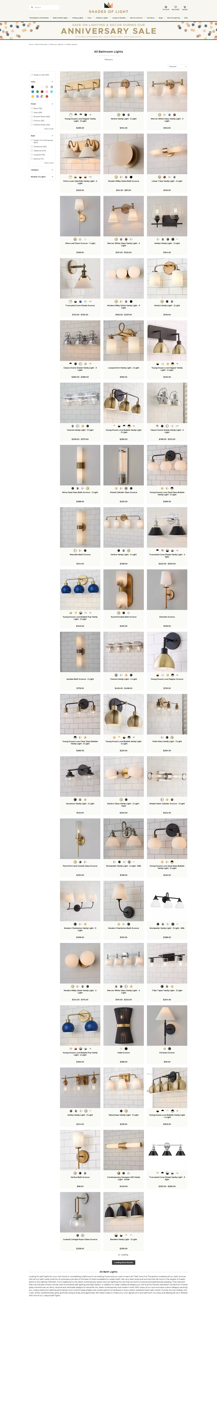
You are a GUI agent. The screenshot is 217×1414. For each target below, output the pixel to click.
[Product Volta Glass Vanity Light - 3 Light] (167, 714)
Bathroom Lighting (56, 44)
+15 (90, 364)
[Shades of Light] (108, 7)
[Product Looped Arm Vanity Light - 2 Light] (123, 340)
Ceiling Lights (77, 18)
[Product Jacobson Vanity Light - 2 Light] (80, 776)
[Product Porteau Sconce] (167, 1025)
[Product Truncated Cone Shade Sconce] (80, 278)
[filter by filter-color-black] (32, 87)
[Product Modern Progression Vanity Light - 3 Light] (167, 1337)
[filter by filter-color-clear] (42, 87)
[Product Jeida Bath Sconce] (167, 1274)
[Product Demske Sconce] (167, 589)
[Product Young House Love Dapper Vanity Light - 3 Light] (80, 91)
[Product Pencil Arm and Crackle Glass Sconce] (80, 838)
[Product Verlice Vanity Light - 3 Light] (123, 91)
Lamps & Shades (119, 18)
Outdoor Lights (102, 18)
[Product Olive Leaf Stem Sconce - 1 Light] (80, 216)
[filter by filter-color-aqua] (51, 91)
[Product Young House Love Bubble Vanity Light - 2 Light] (123, 714)
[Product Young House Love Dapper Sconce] (167, 652)
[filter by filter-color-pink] (46, 91)
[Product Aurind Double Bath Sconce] (123, 589)
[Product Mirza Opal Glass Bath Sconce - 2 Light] (80, 465)
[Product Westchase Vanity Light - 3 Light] (123, 1087)
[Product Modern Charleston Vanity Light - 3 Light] (80, 901)
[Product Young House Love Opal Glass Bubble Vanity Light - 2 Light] (167, 838)
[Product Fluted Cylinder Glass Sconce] (123, 465)
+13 (90, 302)
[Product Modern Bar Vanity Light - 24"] (167, 1212)
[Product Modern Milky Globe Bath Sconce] (123, 154)
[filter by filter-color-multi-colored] (42, 96)
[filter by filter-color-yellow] (32, 96)
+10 (90, 177)
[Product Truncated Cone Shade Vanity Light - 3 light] (167, 1150)
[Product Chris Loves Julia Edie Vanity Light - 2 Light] (80, 154)
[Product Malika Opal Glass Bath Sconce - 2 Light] (123, 1274)
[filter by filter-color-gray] (51, 87)
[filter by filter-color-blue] (32, 91)
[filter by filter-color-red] (46, 96)
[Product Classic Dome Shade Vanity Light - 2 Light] (167, 403)
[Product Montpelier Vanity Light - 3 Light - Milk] (167, 901)
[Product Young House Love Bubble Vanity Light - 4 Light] (167, 1087)
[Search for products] (32, 7)
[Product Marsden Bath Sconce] (80, 527)
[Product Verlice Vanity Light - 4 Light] (123, 527)
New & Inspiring (173, 18)
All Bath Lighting (71, 44)
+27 (177, 426)
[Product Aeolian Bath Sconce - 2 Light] (80, 652)
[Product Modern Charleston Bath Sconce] (123, 901)
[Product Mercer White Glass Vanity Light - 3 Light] (167, 91)
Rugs (161, 18)
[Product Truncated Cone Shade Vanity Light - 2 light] (167, 527)
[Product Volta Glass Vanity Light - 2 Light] (123, 1337)
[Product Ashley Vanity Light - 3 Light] (80, 1087)
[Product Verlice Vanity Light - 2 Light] (167, 278)
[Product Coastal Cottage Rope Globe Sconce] (80, 1212)
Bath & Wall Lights (60, 18)
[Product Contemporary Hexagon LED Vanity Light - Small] (123, 1150)
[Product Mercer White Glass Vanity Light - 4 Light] (123, 963)
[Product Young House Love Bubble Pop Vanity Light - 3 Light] (80, 589)
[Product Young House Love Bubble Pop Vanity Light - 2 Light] (80, 1025)
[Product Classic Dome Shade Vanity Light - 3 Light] (80, 340)
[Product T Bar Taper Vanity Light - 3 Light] (167, 963)
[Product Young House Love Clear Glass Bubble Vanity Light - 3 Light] (80, 714)
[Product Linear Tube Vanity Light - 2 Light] (167, 154)
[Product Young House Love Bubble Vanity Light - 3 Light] (123, 403)
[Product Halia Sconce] (123, 1025)
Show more (49, 129)
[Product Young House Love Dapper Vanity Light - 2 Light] (167, 340)
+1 (177, 239)
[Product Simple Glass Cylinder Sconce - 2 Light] (167, 776)
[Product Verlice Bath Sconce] (80, 1150)
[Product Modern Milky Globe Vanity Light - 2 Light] (80, 963)
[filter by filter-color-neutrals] (46, 87)
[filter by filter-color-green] (37, 91)
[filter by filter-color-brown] (42, 91)
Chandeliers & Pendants (39, 18)
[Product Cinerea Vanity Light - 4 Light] (123, 652)
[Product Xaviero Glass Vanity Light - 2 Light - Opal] (123, 776)
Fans (89, 18)
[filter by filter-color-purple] (37, 96)
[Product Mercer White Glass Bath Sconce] (80, 1337)
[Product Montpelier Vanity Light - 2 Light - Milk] (123, 838)
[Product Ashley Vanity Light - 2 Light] (167, 216)
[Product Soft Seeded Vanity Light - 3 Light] (80, 1274)
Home (31, 44)
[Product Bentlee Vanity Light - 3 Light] (123, 1212)
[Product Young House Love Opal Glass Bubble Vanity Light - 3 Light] (167, 465)
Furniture (150, 18)
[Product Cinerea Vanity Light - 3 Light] (80, 403)
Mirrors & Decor (136, 18)
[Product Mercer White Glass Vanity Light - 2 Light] (123, 216)
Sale (186, 18)
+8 (90, 115)
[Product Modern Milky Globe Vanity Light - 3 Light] (123, 278)
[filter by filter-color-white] (37, 87)
